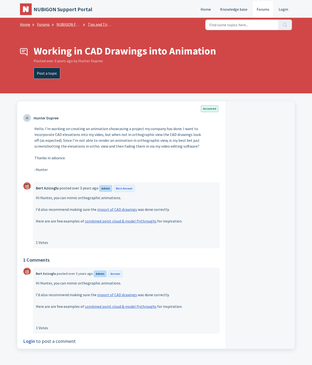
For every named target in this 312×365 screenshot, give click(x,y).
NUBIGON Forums (72, 24)
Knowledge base (233, 9)
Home (206, 9)
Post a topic (47, 73)
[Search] (285, 24)
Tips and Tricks (100, 24)
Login (283, 9)
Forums (263, 9)
